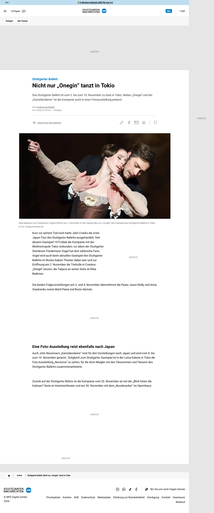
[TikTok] (130, 489)
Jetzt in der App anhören (49, 122)
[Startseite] (9, 475)
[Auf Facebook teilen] (129, 122)
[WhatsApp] (123, 489)
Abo (169, 11)
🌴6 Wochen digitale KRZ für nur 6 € (95, 2)
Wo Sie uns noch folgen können (167, 489)
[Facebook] (136, 489)
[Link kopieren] (121, 122)
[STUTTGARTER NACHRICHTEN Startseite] (94, 11)
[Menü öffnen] (5, 11)
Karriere (67, 497)
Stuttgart (9, 21)
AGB (76, 497)
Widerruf (180, 502)
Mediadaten (104, 497)
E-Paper (15, 11)
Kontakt (166, 497)
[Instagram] (117, 489)
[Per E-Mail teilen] (136, 122)
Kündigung (153, 497)
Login (182, 11)
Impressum (179, 497)
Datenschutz (88, 497)
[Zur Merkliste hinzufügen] (154, 122)
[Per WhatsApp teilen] (144, 122)
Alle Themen (22, 21)
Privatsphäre (53, 497)
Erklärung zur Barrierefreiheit (129, 497)
